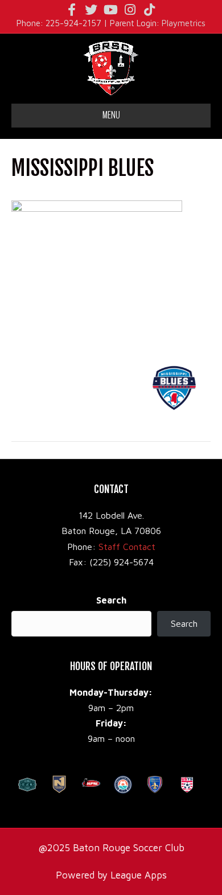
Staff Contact (126, 546)
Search (111, 600)
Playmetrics (183, 23)
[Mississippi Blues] (96, 270)
